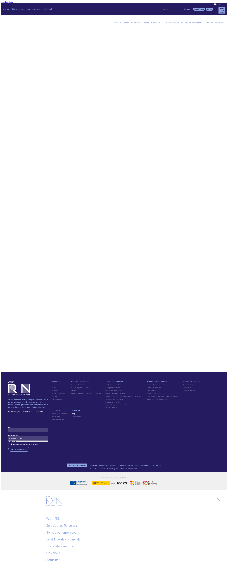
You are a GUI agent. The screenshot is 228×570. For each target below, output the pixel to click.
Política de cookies (125, 465)
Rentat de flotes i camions (115, 393)
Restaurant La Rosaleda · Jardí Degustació (162, 396)
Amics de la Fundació (59, 414)
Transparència (57, 399)
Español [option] (221, 8)
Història (54, 396)
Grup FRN (117, 22)
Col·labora (208, 22)
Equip (54, 388)
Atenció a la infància (78, 385)
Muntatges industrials (113, 390)
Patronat (55, 390)
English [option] (221, 10)
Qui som (55, 385)
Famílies (73, 390)
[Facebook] (66, 9)
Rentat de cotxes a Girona (157, 385)
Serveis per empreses (152, 22)
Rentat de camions (154, 388)
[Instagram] (57, 9)
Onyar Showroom (153, 393)
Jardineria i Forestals (113, 385)
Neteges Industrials (112, 388)
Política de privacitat (107, 465)
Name (10, 427)
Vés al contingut (7, 2)
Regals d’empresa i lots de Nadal (117, 405)
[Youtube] (82, 9)
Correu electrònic (14, 435)
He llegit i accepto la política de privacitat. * (26, 444)
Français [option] (221, 12)
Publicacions (76, 417)
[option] (221, 8)
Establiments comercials (173, 22)
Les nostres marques (193, 22)
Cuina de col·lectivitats (114, 399)
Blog (73, 414)
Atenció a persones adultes (81, 388)
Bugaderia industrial (112, 402)
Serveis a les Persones (132, 22)
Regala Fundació (58, 419)
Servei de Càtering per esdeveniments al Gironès (123, 396)
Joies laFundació (189, 390)
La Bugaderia (151, 390)
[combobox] (172, 9)
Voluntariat (56, 417)
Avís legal (93, 465)
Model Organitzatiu (59, 393)
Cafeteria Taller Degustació (157, 399)
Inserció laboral (111, 408)
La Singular (187, 388)
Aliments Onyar (189, 385)
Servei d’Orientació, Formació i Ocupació (86, 393)
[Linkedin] (74, 9)
